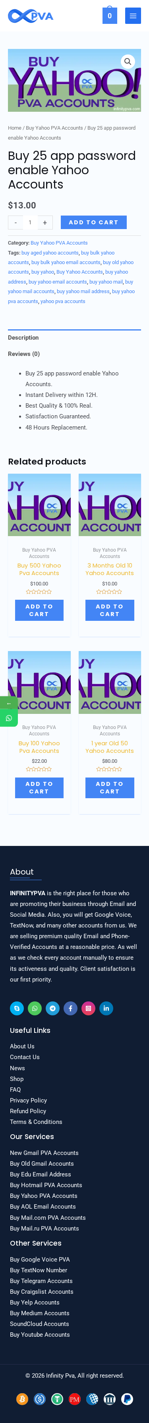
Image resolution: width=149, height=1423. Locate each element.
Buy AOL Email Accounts (43, 1206)
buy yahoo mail (106, 282)
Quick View (39, 529)
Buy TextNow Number (38, 1270)
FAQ (15, 1089)
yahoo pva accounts (63, 301)
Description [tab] (23, 337)
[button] (128, 61)
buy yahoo (42, 272)
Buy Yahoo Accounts (79, 272)
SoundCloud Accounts (39, 1324)
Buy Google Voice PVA (40, 1259)
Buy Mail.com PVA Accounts (48, 1217)
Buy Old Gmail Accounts (42, 1163)
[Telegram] (53, 1008)
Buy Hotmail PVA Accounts (46, 1185)
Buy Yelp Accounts (35, 1302)
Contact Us (25, 1057)
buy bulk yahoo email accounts (66, 262)
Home (14, 128)
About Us (22, 1046)
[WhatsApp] (35, 1008)
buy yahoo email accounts (58, 282)
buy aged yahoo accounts (50, 253)
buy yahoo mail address (83, 291)
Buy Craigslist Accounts (42, 1291)
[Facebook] (70, 1008)
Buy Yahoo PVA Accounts (54, 128)
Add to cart (94, 222)
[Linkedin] (106, 1008)
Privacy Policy (28, 1100)
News (17, 1068)
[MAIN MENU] (133, 15)
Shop (16, 1079)
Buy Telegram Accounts (41, 1281)
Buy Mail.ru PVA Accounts (44, 1228)
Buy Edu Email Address (40, 1174)
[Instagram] (88, 1008)
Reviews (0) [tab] (24, 354)
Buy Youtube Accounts (40, 1334)
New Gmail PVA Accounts (44, 1153)
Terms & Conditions (36, 1122)
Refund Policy (28, 1111)
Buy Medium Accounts (40, 1313)
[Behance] (17, 1008)
